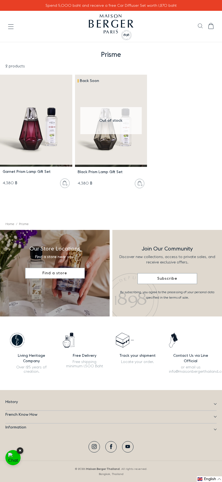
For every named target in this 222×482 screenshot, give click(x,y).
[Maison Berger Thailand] (111, 26)
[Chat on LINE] (13, 457)
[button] (200, 26)
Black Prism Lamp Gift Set (100, 172)
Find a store (55, 273)
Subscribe (167, 278)
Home (9, 224)
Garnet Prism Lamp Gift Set (27, 172)
